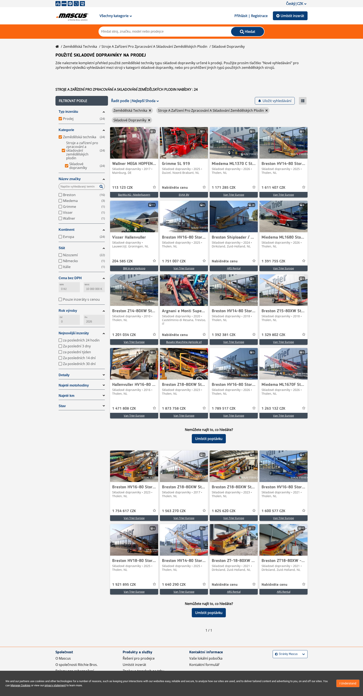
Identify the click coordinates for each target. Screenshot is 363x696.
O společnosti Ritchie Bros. (76, 664)
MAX (87, 284)
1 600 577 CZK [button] (273, 511)
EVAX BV (184, 195)
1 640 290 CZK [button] (174, 585)
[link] (134, 143)
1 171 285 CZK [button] (223, 188)
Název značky (70, 179)
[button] (81, 101)
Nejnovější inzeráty (74, 333)
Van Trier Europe (233, 195)
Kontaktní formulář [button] (204, 664)
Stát (62, 248)
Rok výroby (68, 310)
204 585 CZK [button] (122, 261)
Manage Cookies (20, 685)
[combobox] (275, 654)
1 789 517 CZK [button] (223, 408)
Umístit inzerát (292, 15)
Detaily (64, 375)
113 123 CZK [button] (122, 188)
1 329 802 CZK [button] (273, 335)
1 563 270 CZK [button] (174, 511)
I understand (347, 683)
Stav (62, 406)
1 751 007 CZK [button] (174, 261)
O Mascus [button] (63, 658)
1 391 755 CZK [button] (273, 261)
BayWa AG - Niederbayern (134, 195)
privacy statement (55, 685)
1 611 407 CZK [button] (273, 188)
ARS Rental (234, 268)
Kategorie (66, 130)
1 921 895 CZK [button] (124, 585)
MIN (62, 284)
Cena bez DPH (70, 278)
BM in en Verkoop (134, 268)
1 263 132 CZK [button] (273, 408)
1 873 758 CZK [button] (174, 408)
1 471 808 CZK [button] (124, 408)
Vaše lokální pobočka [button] (205, 658)
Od (61, 317)
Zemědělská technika (80, 46)
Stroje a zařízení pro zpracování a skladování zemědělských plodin (154, 46)
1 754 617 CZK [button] (124, 511)
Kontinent (66, 229)
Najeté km (66, 395)
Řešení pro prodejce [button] (139, 658)
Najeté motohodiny (74, 385)
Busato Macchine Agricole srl (184, 342)
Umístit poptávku (208, 438)
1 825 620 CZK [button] (223, 511)
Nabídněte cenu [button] (175, 188)
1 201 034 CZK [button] (124, 335)
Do (86, 317)
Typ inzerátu (68, 111)
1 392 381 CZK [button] (223, 335)
